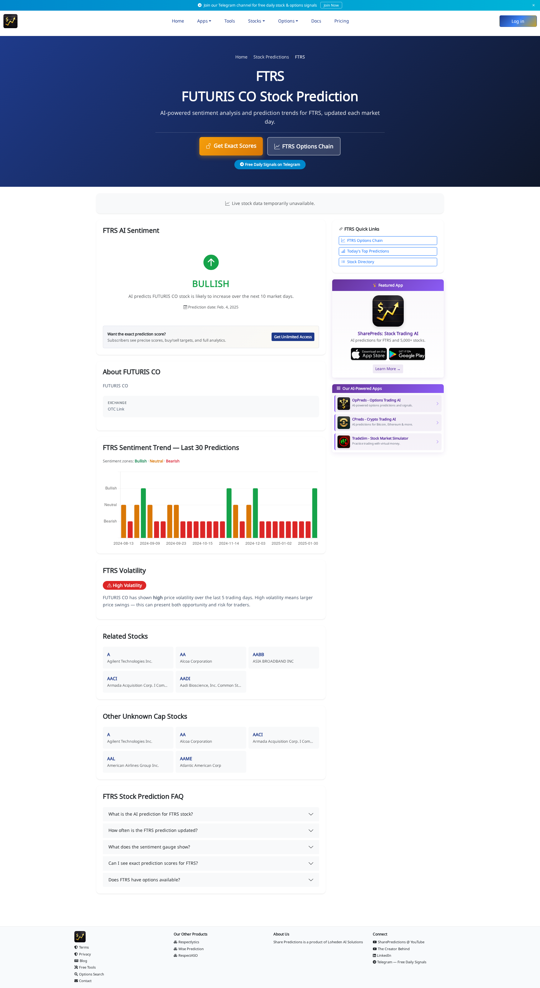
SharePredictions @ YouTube (401, 942)
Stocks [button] (254, 21)
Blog (83, 960)
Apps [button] (202, 21)
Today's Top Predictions (368, 251)
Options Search (91, 974)
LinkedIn (384, 955)
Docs (316, 21)
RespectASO (188, 955)
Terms (84, 947)
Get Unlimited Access (293, 336)
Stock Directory (360, 261)
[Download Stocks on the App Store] (369, 354)
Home (178, 21)
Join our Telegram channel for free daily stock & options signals (271, 5)
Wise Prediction (191, 948)
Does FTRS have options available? (144, 880)
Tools (229, 21)
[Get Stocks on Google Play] (407, 354)
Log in (518, 21)
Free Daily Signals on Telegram (272, 164)
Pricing (341, 21)
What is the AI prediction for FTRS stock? (150, 814)
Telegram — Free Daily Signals (401, 962)
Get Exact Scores (235, 145)
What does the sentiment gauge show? (149, 847)
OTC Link (116, 409)
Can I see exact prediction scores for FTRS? (153, 863)
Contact (85, 980)
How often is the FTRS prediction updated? (153, 830)
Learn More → (388, 368)
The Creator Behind (394, 948)
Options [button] (286, 21)
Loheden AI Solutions (345, 942)
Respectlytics (188, 942)
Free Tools (87, 967)
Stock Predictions (271, 57)
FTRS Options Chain (307, 146)
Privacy (85, 954)
